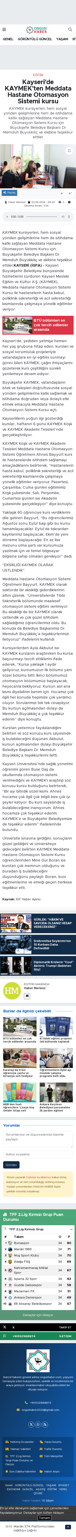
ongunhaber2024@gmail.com (40, 1410)
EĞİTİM (38, 75)
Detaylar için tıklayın (38, 1315)
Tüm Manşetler (53, 1456)
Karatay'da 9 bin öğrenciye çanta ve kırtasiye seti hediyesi (18, 1073)
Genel (9, 1485)
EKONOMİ (13, 1489)
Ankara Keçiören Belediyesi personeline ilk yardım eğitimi (55, 1107)
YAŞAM (62, 39)
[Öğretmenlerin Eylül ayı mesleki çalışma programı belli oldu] (56, 1057)
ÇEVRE (38, 1493)
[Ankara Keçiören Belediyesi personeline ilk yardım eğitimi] (56, 1092)
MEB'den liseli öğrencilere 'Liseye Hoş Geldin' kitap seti (18, 1107)
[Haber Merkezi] (12, 990)
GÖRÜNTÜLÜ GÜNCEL (35, 39)
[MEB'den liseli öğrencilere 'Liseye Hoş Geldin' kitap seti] (20, 1092)
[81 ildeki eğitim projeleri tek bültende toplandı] (56, 1026)
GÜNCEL (27, 1489)
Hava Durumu (53, 1442)
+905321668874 (40, 1402)
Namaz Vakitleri (21, 1449)
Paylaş (11, 192)
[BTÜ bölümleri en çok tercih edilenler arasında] (20, 1026)
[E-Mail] (27, 996)
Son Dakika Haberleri (22, 1471)
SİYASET (63, 1485)
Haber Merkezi (17, 202)
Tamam (44, 1517)
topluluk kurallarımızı (39, 1177)
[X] (31, 1425)
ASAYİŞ (40, 1489)
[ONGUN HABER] (36, 30)
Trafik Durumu (53, 1449)
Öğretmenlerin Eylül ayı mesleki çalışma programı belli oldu (55, 1073)
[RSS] (45, 1425)
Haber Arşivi (51, 1471)
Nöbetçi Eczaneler (22, 1442)
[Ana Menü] (4, 29)
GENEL (8, 39)
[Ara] (70, 29)
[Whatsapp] (38, 1425)
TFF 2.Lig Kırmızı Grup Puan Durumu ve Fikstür (19, 1460)
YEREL (63, 1489)
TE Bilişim (48, 1500)
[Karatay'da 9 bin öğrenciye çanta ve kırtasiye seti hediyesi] (20, 1057)
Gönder (11, 1165)
